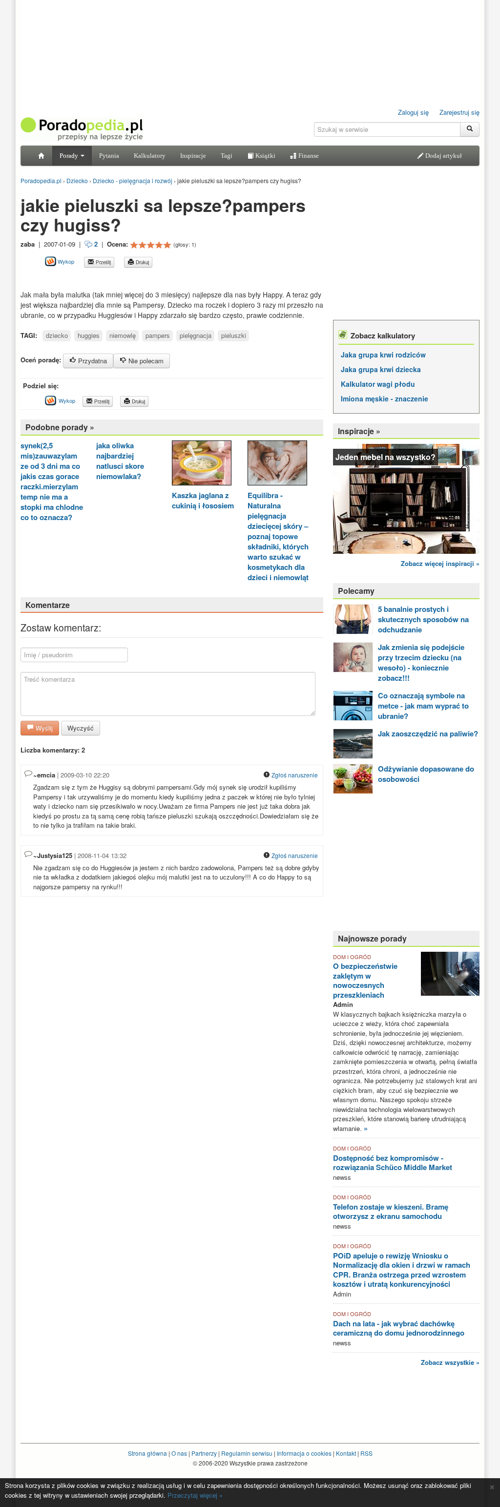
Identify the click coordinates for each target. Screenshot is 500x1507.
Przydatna (91, 360)
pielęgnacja (195, 335)
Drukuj (141, 262)
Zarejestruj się (459, 112)
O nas (179, 1453)
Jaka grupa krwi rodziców (383, 354)
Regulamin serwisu (246, 1453)
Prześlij (102, 262)
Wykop (65, 261)
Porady (70, 155)
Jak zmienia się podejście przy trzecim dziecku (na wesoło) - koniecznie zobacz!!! (421, 662)
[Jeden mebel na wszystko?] (406, 497)
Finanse (308, 155)
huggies (89, 335)
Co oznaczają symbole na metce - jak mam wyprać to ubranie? (423, 705)
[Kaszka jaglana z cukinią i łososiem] (201, 464)
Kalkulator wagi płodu (378, 384)
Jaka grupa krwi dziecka (381, 369)
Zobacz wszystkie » (450, 1362)
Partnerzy (204, 1453)
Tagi (226, 155)
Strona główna (147, 1453)
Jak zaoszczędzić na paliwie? (428, 733)
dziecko (57, 335)
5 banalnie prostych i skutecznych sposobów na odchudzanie (423, 619)
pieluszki (233, 335)
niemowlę (122, 335)
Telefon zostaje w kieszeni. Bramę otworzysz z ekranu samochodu (390, 1211)
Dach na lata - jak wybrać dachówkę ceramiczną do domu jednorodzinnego (398, 1328)
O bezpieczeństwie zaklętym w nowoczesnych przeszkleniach (365, 980)
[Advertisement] (135, 278)
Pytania (109, 155)
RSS (366, 1453)
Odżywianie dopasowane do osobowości (426, 773)
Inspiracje (193, 155)
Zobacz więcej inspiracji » (440, 563)
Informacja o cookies (304, 1453)
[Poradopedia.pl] (82, 128)
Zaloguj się (413, 112)
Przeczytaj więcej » (195, 1495)
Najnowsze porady (372, 938)
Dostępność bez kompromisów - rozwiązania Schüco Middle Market (392, 1162)
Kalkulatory (150, 155)
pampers (158, 335)
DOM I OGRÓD (352, 957)
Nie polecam (145, 360)
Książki (264, 155)
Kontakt (346, 1453)
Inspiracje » (359, 431)
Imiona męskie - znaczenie (384, 398)
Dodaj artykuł (443, 155)
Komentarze (47, 604)
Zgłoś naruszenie (294, 775)
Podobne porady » (59, 427)
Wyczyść (80, 728)
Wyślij (43, 728)
